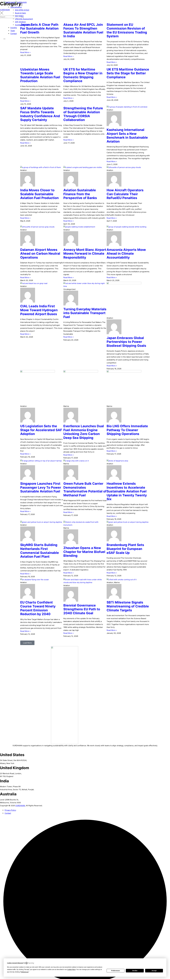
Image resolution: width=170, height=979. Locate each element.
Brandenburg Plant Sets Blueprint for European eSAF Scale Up (125, 549)
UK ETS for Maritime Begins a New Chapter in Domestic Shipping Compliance (82, 75)
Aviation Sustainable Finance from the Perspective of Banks (80, 194)
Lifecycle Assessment (24, 19)
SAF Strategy (20, 22)
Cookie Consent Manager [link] (15, 963)
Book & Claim (20, 13)
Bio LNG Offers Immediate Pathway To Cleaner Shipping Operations (127, 430)
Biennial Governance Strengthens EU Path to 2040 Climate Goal (81, 609)
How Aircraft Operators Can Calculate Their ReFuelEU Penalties (125, 194)
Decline (134, 970)
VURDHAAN (20, 805)
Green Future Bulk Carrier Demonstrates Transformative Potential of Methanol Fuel (85, 489)
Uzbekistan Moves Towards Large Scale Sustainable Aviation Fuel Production (40, 75)
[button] (27, 643)
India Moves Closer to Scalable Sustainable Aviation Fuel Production (39, 194)
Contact (13, 33)
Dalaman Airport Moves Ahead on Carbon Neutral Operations (40, 253)
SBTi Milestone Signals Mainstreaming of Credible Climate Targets (128, 606)
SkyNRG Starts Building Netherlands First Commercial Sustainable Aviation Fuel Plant (39, 550)
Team (12, 31)
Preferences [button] (24, 972)
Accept (154, 970)
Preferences (115, 970)
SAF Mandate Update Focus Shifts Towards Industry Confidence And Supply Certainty (40, 114)
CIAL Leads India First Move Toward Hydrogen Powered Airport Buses (39, 310)
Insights (13, 28)
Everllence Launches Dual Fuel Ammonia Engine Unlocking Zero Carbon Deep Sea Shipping (83, 432)
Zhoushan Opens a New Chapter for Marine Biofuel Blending (84, 552)
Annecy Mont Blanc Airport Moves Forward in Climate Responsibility (84, 253)
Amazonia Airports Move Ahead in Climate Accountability (126, 253)
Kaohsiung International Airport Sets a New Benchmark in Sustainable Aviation (127, 135)
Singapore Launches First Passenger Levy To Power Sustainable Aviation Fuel (40, 487)
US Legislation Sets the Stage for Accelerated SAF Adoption (41, 430)
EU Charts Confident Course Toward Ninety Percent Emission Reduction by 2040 (38, 608)
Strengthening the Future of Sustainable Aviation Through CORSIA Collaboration (83, 114)
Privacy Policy (10, 810)
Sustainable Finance (23, 25)
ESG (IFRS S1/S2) (22, 10)
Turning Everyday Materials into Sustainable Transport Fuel (84, 313)
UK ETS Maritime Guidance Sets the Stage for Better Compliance (128, 73)
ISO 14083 (19, 16)
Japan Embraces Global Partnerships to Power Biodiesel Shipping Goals (126, 342)
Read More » (25, 52)
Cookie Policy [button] (71, 969)
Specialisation (16, 7)
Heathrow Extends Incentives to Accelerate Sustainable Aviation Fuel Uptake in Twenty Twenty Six (127, 491)
